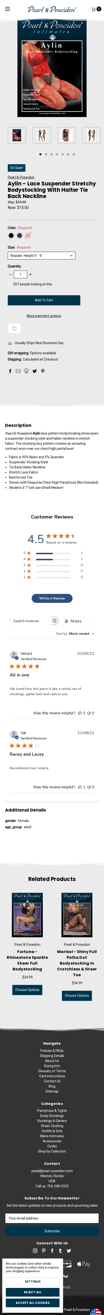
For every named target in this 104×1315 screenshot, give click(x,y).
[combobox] (75, 633)
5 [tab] (63, 154)
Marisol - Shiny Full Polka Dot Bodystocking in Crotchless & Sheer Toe (77, 963)
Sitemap (52, 1091)
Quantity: (15, 266)
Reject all (32, 1292)
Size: (19, 247)
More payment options (44, 316)
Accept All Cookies (33, 1303)
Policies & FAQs (52, 1051)
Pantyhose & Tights (52, 1111)
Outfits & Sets (52, 1131)
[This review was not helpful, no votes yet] (89, 713)
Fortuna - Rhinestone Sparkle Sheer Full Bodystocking (27, 960)
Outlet (52, 1146)
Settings (33, 1281)
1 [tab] (40, 154)
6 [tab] (68, 154)
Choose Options (27, 990)
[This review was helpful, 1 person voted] (80, 713)
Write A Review (52, 598)
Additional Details (25, 810)
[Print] (26, 371)
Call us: (52, 1186)
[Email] (18, 371)
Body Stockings (52, 1116)
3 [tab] (51, 154)
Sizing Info (52, 1066)
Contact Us (52, 1081)
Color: (20, 228)
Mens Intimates (52, 1136)
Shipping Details (52, 1056)
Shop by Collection (52, 1151)
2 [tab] (46, 154)
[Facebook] (10, 371)
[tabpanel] (20, 136)
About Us (52, 1061)
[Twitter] (34, 371)
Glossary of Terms (52, 1071)
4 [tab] (57, 154)
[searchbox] (30, 621)
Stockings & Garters (52, 1121)
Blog (52, 1086)
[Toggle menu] (7, 9)
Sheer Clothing (52, 1126)
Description (18, 425)
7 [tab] (74, 154)
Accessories (52, 1141)
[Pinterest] (42, 371)
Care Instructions (52, 1076)
